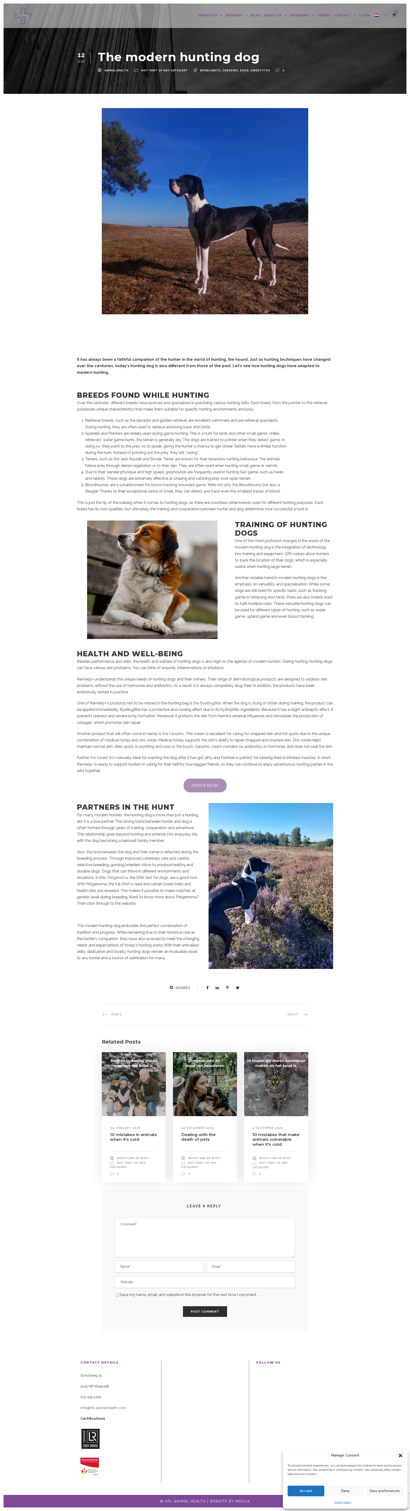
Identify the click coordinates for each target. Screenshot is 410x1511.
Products (208, 15)
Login (364, 15)
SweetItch (260, 70)
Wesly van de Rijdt (133, 1158)
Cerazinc (230, 70)
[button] (400, 1455)
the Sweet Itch (103, 757)
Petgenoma (117, 877)
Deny (345, 1491)
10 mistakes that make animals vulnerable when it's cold (275, 1139)
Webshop (234, 15)
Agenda (324, 15)
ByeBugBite (210, 70)
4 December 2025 (268, 1128)
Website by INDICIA (230, 1501)
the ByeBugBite (207, 703)
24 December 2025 (197, 1128)
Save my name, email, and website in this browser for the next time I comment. (188, 1294)
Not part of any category (164, 70)
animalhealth (116, 70)
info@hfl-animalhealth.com (103, 1408)
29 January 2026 (125, 1128)
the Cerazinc (173, 733)
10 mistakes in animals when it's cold (133, 1137)
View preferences (384, 1491)
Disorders (299, 15)
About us (272, 15)
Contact (342, 15)
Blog (256, 15)
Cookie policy (342, 1502)
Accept (306, 1491)
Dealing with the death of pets (198, 1137)
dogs (244, 70)
